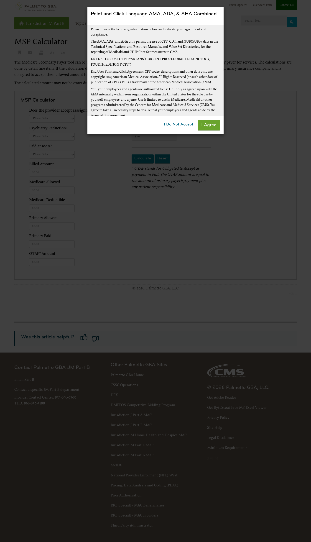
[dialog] (155, 271)
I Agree (209, 125)
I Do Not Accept (178, 125)
